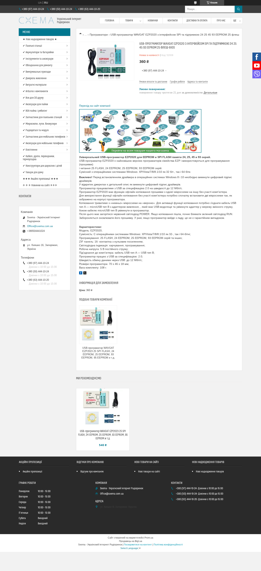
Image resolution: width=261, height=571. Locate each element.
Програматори (99, 34)
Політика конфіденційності (168, 544)
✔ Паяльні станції (32, 45)
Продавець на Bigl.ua (130, 541)
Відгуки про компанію (92, 471)
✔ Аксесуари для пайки (35, 104)
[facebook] (80, 273)
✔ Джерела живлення (34, 78)
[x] (84, 273)
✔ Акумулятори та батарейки (38, 52)
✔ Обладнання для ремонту (37, 65)
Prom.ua (148, 537)
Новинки (153, 20)
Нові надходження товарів (210, 471)
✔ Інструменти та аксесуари (38, 58)
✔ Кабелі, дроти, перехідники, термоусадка (39, 158)
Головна (109, 20)
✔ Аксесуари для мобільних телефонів (43, 143)
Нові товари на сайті (149, 471)
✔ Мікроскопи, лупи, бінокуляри (40, 123)
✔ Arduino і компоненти (35, 91)
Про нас (221, 20)
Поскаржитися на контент (138, 544)
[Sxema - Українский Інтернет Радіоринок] (36, 20)
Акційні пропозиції (32, 471)
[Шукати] (238, 9)
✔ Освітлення (30, 149)
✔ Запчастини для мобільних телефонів (44, 136)
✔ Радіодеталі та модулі (36, 130)
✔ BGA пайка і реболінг (35, 110)
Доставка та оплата (196, 20)
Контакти (173, 20)
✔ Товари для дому (33, 172)
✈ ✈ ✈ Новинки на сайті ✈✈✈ (40, 185)
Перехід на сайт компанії (94, 105)
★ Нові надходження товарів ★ (40, 39)
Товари (129, 20)
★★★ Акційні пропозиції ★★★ (40, 178)
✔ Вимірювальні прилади (37, 71)
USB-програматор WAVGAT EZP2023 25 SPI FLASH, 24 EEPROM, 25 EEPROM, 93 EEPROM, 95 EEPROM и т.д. (98, 352)
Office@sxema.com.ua (40, 226)
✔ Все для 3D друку (33, 97)
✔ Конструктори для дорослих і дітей (42, 165)
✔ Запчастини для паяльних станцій (42, 117)
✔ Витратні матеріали (34, 84)
